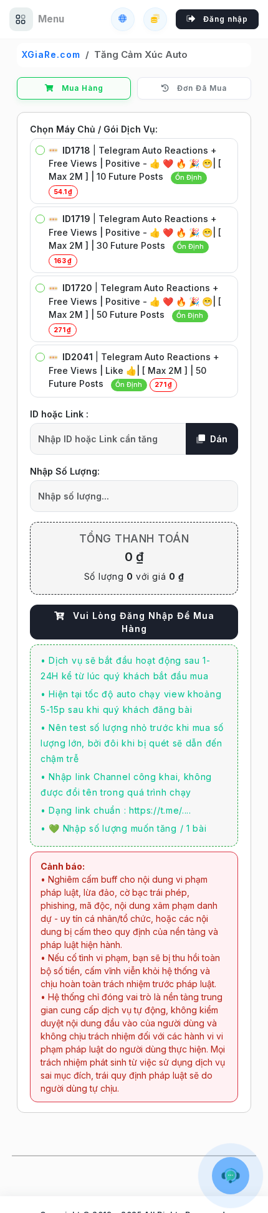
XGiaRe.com (51, 54)
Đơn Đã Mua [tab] (201, 88)
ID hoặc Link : (59, 414)
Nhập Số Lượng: (65, 471)
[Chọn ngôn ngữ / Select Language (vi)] (123, 19)
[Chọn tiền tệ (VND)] (155, 19)
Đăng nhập (224, 19)
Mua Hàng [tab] (81, 88)
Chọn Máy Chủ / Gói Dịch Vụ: (94, 129)
